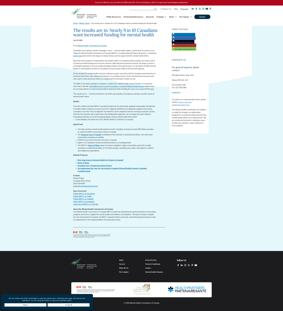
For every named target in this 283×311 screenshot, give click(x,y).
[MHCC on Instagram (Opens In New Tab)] (185, 265)
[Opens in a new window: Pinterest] (210, 8)
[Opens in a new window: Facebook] (196, 8)
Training (160, 17)
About (171, 17)
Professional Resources (133, 17)
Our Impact (184, 17)
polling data (77, 56)
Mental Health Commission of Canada (92, 46)
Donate (202, 17)
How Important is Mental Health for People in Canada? (100, 160)
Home (75, 23)
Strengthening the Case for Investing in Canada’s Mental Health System (116, 86)
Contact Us (166, 9)
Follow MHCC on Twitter (82, 196)
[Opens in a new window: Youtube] (207, 8)
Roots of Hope (94, 145)
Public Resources (113, 17)
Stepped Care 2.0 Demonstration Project (95, 165)
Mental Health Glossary (154, 272)
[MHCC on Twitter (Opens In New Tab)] (188, 265)
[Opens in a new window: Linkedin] (192, 8)
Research (150, 17)
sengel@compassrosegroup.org (85, 186)
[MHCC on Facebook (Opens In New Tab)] (178, 265)
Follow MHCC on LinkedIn (83, 199)
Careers (122, 264)
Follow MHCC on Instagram (83, 202)
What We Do (123, 268)
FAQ (176, 9)
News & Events (150, 260)
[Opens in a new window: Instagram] (203, 8)
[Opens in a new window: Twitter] (199, 8)
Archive (148, 268)
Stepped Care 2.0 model (91, 135)
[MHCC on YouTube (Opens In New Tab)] (196, 265)
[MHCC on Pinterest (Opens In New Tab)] (192, 265)
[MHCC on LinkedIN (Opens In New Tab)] (181, 265)
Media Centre (84, 23)
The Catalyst (123, 272)
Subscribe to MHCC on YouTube (85, 204)
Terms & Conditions (152, 264)
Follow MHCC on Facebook (84, 194)
